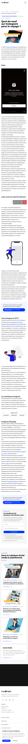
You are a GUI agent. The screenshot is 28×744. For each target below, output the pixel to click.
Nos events (5, 724)
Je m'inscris (14, 531)
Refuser (15, 740)
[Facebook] (2, 699)
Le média (6, 11)
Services (4, 721)
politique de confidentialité (7, 737)
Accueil (2, 11)
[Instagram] (6, 699)
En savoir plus (6, 728)
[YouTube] (13, 699)
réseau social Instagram (12, 47)
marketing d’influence (13, 481)
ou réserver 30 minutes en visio (9, 534)
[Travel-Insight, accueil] (5, 2)
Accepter (6, 740)
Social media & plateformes (14, 11)
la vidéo (7, 463)
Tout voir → (4, 560)
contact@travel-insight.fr (6, 710)
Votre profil (5, 717)
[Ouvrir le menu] (25, 2)
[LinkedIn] (9, 699)
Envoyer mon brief (8, 674)
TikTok (9, 120)
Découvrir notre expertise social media (12, 310)
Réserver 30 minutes (9, 678)
